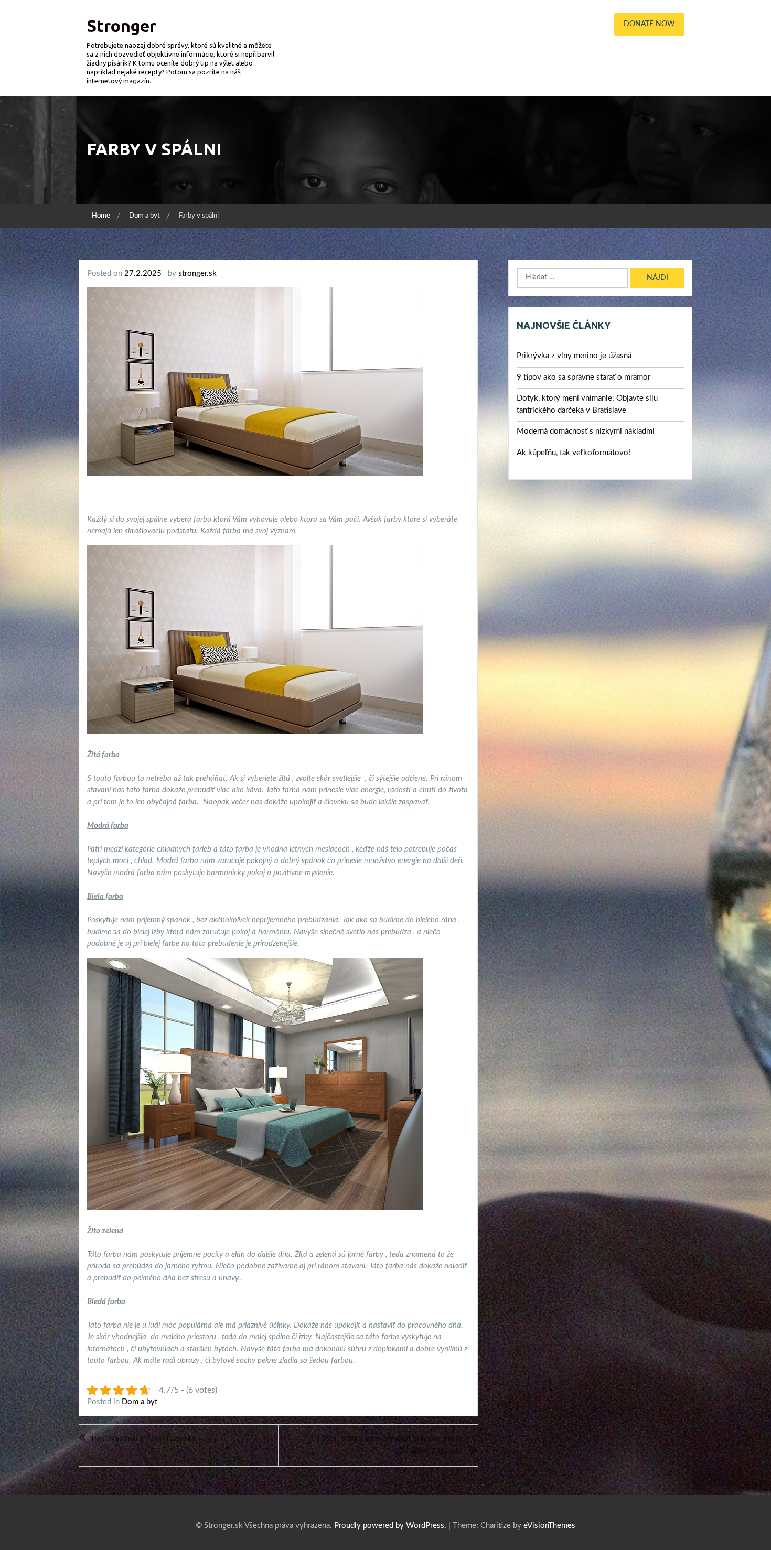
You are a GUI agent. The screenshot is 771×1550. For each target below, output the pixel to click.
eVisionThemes (549, 1526)
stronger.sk (197, 273)
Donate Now (649, 24)
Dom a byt (139, 1402)
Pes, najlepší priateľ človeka (143, 1439)
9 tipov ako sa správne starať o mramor (583, 377)
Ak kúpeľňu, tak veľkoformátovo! (573, 453)
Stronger (121, 25)
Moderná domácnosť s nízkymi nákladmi (586, 431)
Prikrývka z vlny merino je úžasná (574, 356)
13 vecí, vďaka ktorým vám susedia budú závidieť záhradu (386, 1445)
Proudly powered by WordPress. (390, 1526)
